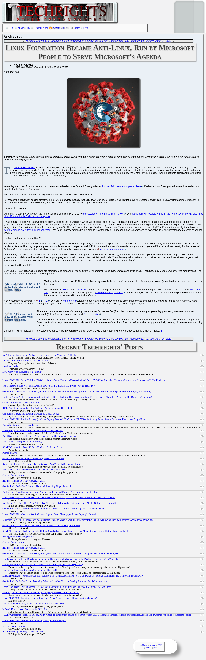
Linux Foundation (25, 167)
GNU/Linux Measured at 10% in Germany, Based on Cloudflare (33, 458)
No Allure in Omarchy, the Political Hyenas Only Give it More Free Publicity (39, 355)
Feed (85, 28)
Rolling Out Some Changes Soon (18, 536)
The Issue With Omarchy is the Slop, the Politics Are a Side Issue (33, 603)
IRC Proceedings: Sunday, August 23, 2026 (23, 631)
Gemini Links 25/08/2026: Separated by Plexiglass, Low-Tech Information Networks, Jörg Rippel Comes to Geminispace (60, 553)
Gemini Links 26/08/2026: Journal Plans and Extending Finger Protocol (36, 486)
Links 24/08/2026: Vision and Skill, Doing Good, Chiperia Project (34, 620)
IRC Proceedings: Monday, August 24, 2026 (23, 547)
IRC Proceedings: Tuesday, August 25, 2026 (23, 480)
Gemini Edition (41, 28)
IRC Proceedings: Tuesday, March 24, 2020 (148, 41)
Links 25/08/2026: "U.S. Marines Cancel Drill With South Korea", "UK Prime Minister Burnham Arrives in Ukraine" (58, 497)
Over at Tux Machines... (13, 475)
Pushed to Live (9, 453)
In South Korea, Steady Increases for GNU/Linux (26, 609)
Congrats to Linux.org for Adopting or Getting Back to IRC (30, 570)
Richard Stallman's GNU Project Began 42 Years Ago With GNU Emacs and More (42, 464)
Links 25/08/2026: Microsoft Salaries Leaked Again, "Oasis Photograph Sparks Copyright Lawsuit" (50, 514)
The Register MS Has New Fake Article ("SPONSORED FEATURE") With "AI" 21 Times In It (48, 385)
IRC (29, 28)
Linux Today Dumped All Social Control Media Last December (32, 430)
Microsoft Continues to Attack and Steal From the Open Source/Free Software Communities (74, 41)
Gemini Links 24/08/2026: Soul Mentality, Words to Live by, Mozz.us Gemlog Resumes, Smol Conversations (54, 581)
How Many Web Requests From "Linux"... (23, 371)
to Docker (82, 289)
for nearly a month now (112, 249)
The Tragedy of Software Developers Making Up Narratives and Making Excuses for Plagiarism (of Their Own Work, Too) (61, 559)
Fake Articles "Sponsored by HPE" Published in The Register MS (33, 469)
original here (69, 301)
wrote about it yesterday (110, 292)
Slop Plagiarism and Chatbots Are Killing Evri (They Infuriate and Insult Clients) (40, 592)
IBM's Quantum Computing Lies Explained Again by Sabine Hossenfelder (38, 408)
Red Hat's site (91, 314)
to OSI (66, 289)
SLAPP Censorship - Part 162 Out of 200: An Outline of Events (32, 447)
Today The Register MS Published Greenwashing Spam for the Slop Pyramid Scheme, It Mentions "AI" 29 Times (56, 587)
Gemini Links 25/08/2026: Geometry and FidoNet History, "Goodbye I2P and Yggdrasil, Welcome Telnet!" (53, 508)
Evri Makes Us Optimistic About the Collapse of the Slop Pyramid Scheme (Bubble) (42, 564)
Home (11, 28)
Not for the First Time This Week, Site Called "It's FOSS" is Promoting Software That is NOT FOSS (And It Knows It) (59, 503)
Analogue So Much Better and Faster (20, 425)
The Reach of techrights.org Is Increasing (22, 441)
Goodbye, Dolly (10, 366)
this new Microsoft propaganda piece (121, 186)
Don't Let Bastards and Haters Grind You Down (25, 360)
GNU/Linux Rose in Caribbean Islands (21, 402)
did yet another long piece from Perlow (103, 213)
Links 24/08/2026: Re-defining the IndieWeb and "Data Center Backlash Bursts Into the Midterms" (49, 598)
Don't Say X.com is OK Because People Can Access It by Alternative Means (39, 436)
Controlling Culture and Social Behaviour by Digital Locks (30, 413)
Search (77, 28)
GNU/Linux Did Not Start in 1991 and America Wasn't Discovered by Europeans (41, 525)
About (20, 28)
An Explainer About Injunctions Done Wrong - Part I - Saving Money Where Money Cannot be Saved (51, 492)
